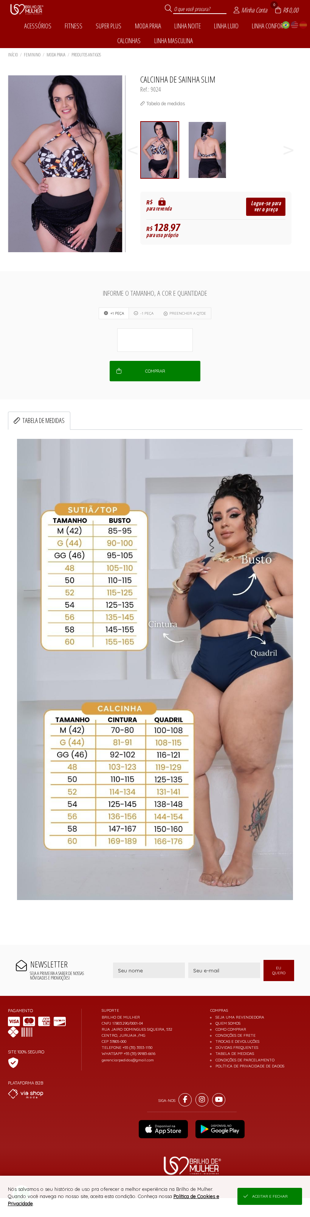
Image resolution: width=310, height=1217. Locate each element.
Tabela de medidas (43, 420)
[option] (164, 150)
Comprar (155, 371)
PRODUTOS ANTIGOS (86, 54)
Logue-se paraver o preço (266, 206)
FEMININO (32, 54)
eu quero (278, 970)
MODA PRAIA (55, 54)
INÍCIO (13, 54)
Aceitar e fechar (270, 1196)
